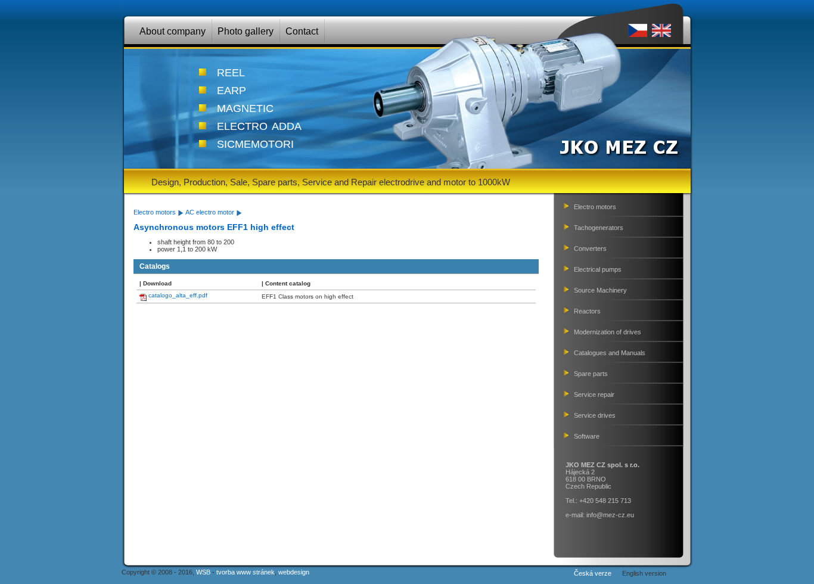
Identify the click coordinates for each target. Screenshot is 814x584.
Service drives (595, 415)
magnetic (245, 106)
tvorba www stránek (245, 572)
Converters (590, 248)
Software (586, 436)
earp (231, 88)
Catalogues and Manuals (609, 352)
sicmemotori (255, 142)
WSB (203, 572)
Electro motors (154, 212)
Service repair (594, 394)
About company (172, 31)
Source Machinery (600, 290)
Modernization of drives (607, 332)
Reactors (587, 311)
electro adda (259, 124)
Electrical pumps (598, 269)
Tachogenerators (598, 227)
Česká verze (592, 573)
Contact (301, 31)
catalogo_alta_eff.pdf (177, 295)
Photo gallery (246, 31)
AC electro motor (209, 212)
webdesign (293, 572)
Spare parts (591, 373)
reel (231, 71)
